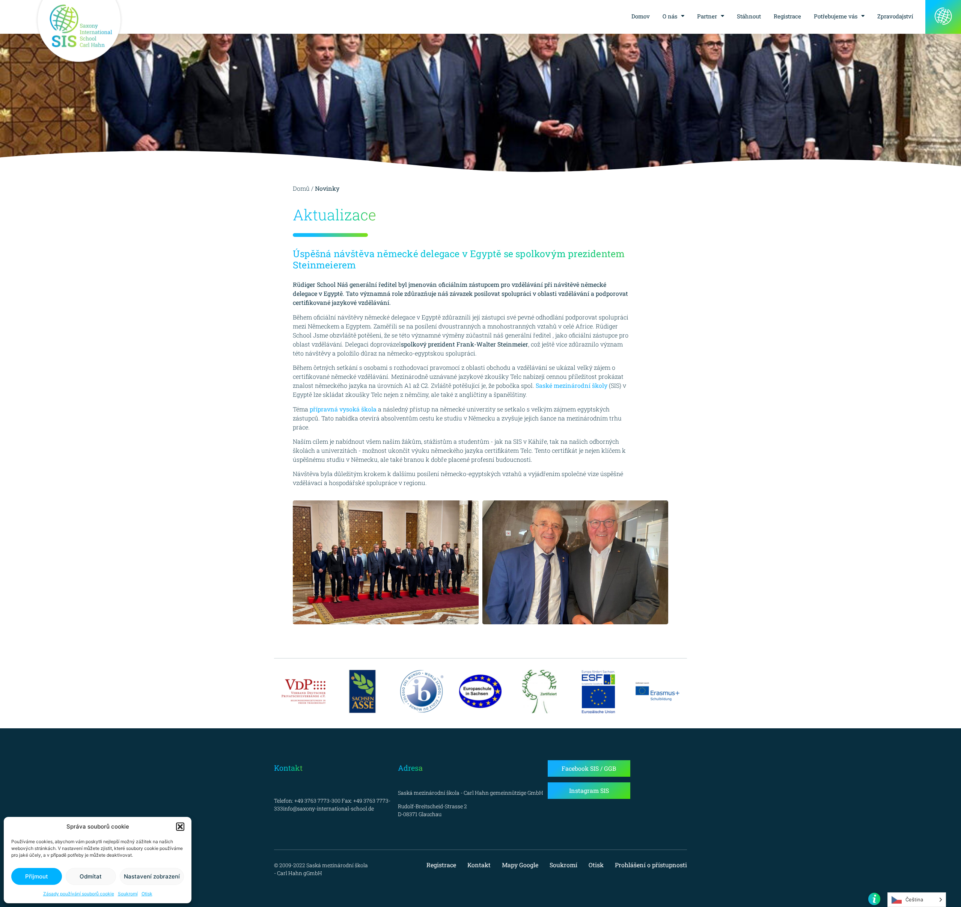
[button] (180, 826)
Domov (640, 16)
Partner (707, 16)
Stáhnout (749, 16)
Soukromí (128, 893)
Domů (301, 188)
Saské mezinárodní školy (571, 385)
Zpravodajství (895, 16)
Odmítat (91, 876)
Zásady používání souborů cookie (78, 893)
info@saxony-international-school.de (328, 808)
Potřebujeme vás (835, 16)
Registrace (787, 16)
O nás (670, 16)
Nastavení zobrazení (152, 876)
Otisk (147, 893)
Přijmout (36, 876)
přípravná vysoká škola (343, 409)
